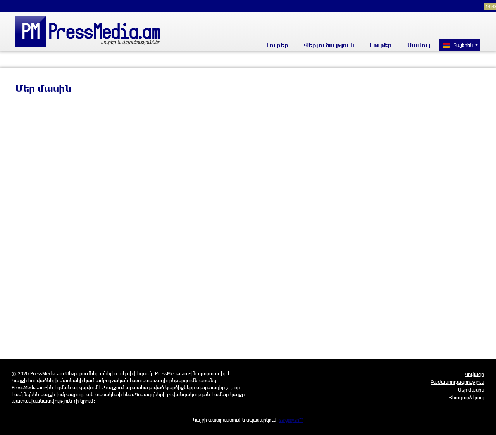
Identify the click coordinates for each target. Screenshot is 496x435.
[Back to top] (482, 421)
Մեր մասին (471, 390)
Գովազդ (474, 374)
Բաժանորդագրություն (457, 382)
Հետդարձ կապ (467, 397)
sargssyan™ (291, 420)
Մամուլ (419, 44)
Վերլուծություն (329, 44)
